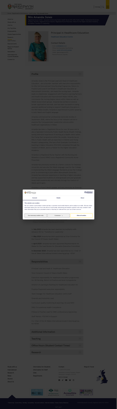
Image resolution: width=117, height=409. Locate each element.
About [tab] (82, 198)
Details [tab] (58, 198)
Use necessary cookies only (35, 215)
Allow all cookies (81, 215)
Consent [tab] (34, 198)
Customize (58, 215)
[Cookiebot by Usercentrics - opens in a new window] (86, 192)
